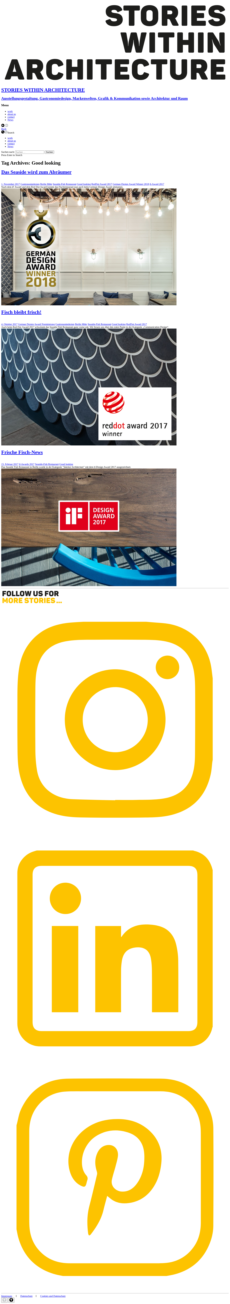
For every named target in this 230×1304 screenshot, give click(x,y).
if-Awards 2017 (26, 464)
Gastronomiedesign (30, 184)
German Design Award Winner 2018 (131, 184)
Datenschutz (26, 1296)
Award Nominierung (44, 324)
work (10, 111)
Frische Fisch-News (22, 452)
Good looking (84, 184)
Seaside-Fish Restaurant (64, 184)
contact (11, 117)
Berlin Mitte (46, 184)
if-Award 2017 (157, 184)
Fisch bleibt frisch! (21, 312)
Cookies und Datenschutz (53, 1296)
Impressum (6, 1296)
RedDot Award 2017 (101, 184)
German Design (26, 324)
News (10, 119)
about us (12, 114)
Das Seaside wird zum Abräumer (36, 172)
